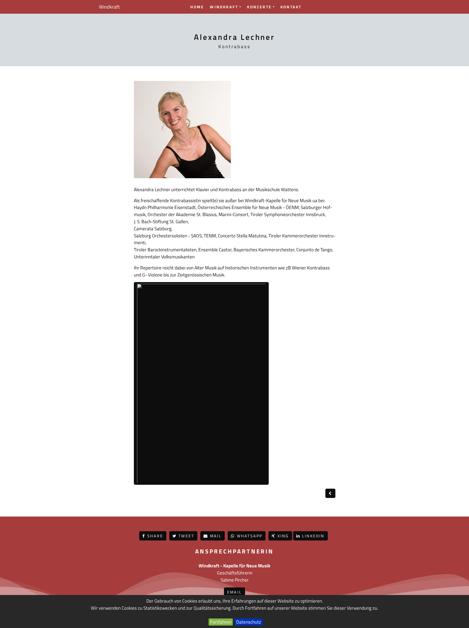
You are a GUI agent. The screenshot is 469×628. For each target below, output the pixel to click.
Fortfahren (220, 621)
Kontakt (290, 7)
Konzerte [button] (259, 7)
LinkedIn (312, 536)
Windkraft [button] (224, 7)
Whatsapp (249, 536)
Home (197, 7)
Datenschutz (248, 621)
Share (154, 536)
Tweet (185, 536)
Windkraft (109, 7)
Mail (215, 536)
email (234, 592)
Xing (282, 536)
